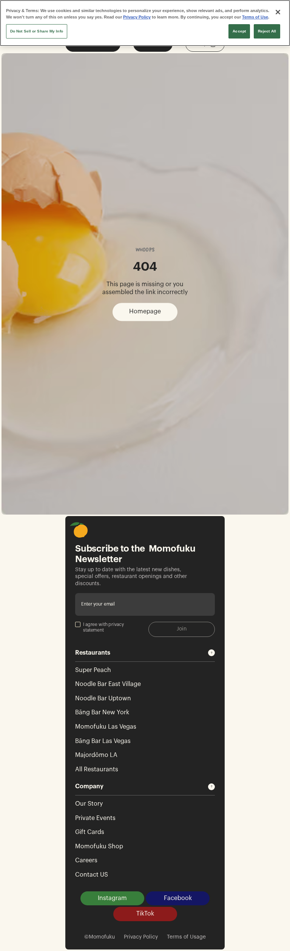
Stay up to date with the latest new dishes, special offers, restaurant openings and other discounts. (131, 576)
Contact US (91, 875)
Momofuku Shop (99, 846)
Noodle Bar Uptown (103, 698)
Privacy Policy (141, 937)
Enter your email (98, 604)
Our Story (89, 804)
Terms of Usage (186, 937)
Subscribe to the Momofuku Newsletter (135, 554)
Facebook (178, 898)
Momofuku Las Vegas (105, 727)
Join (182, 629)
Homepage (145, 311)
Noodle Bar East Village (108, 684)
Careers (86, 860)
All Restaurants (96, 769)
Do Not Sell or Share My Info (36, 31)
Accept (239, 31)
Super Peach (93, 670)
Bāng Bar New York (102, 712)
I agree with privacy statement (103, 627)
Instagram (112, 898)
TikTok (145, 914)
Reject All (267, 31)
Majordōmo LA (96, 755)
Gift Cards (89, 832)
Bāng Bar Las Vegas (103, 741)
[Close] (278, 12)
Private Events (95, 818)
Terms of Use (255, 17)
